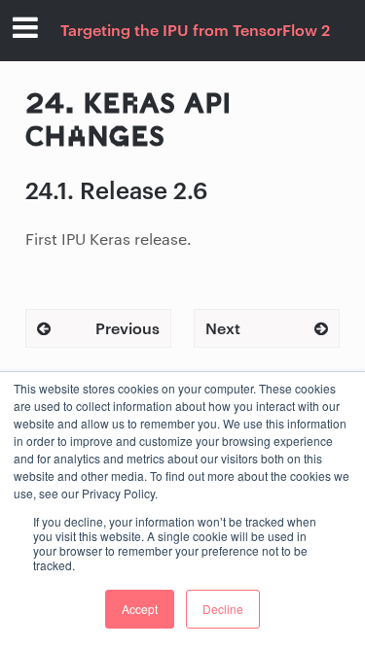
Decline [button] (222, 608)
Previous (127, 328)
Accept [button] (140, 608)
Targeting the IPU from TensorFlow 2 (195, 29)
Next (222, 328)
